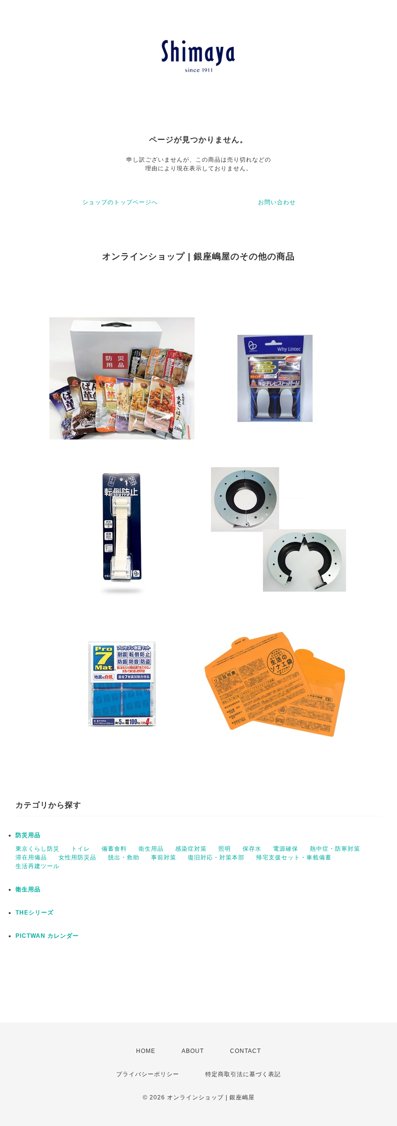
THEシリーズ (34, 912)
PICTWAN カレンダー (47, 935)
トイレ (80, 848)
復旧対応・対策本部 (216, 857)
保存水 (252, 848)
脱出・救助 (123, 857)
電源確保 (285, 848)
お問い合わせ (277, 202)
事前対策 (163, 857)
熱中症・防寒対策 (335, 848)
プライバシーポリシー (147, 1074)
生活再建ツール (37, 866)
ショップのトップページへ (120, 202)
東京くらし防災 (37, 848)
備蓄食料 (114, 848)
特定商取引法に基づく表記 (243, 1074)
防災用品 (28, 835)
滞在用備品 (31, 857)
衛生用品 (151, 848)
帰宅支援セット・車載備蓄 (294, 857)
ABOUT (193, 1051)
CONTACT (245, 1051)
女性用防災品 (77, 857)
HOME (145, 1051)
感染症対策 (191, 848)
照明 (224, 848)
